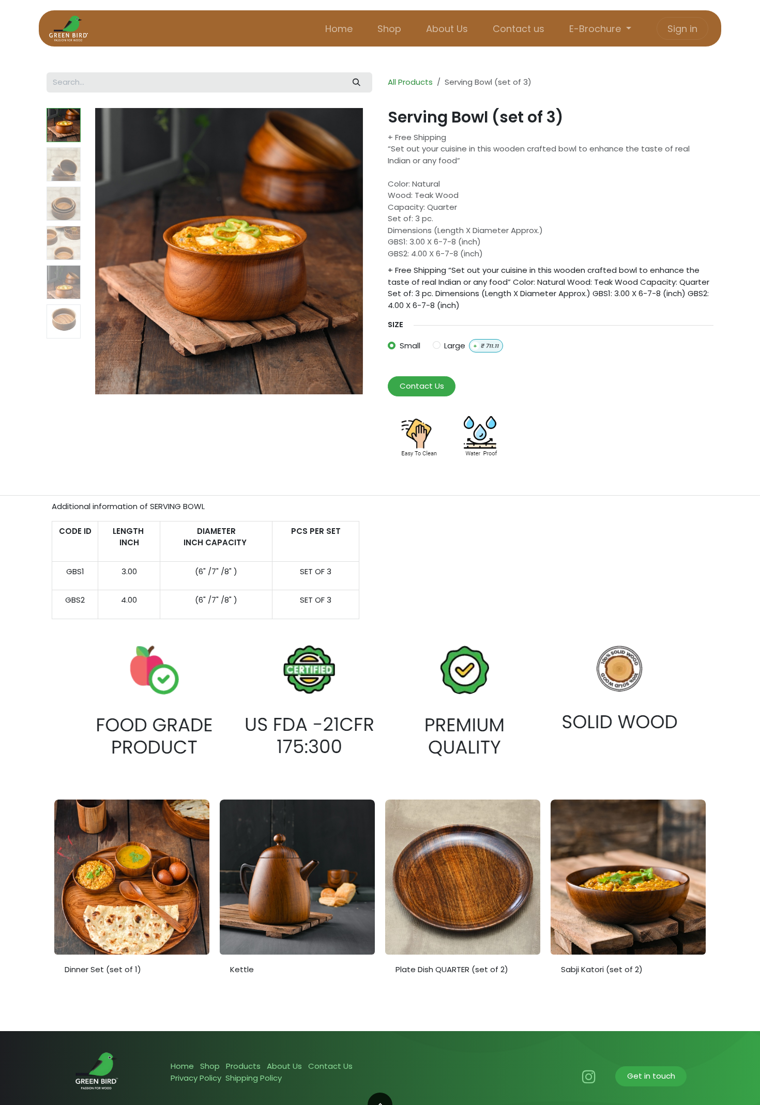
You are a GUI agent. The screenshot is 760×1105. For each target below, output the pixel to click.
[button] (100, 251)
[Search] (356, 82)
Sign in (682, 28)
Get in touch (651, 1075)
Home (182, 1066)
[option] (380, 897)
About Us (284, 1066)
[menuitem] (339, 29)
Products (243, 1066)
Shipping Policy (253, 1077)
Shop (210, 1066)
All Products (410, 81)
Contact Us (422, 385)
